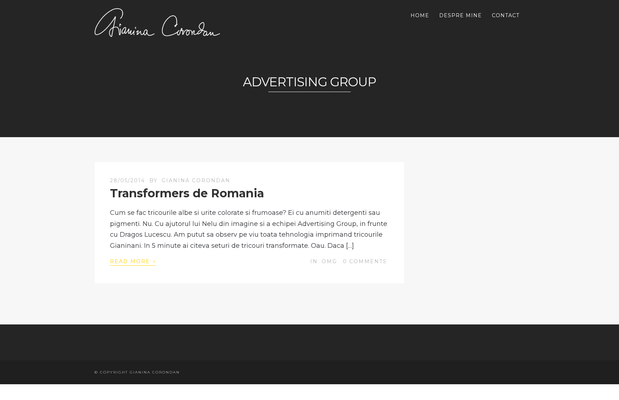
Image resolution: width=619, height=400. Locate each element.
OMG (329, 261)
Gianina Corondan (196, 180)
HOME (420, 15)
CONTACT (505, 15)
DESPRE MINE (460, 15)
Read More (133, 261)
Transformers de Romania (187, 193)
